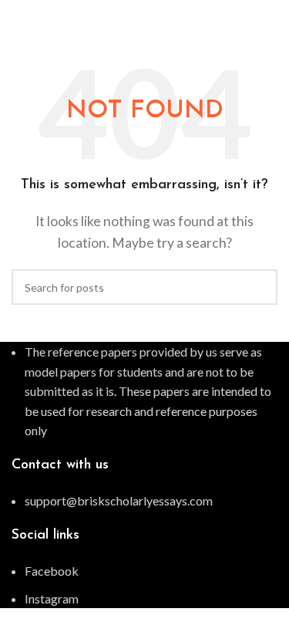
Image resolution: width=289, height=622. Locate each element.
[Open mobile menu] (271, 15)
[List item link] (144, 501)
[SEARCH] (259, 287)
